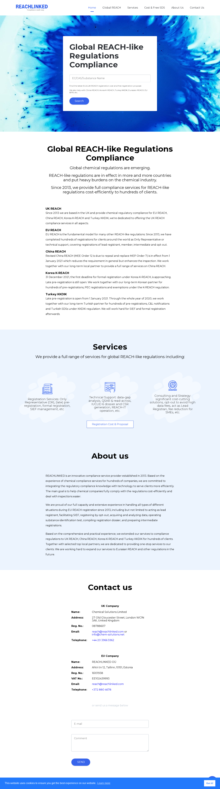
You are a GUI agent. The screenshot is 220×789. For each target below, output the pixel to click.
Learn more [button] (103, 783)
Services (132, 7)
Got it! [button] (209, 783)
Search (79, 100)
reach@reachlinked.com (108, 631)
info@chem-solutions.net (108, 634)
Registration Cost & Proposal (110, 424)
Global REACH (111, 7)
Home (92, 7)
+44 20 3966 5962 (103, 640)
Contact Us (197, 7)
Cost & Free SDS (154, 7)
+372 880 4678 (101, 689)
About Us (177, 7)
